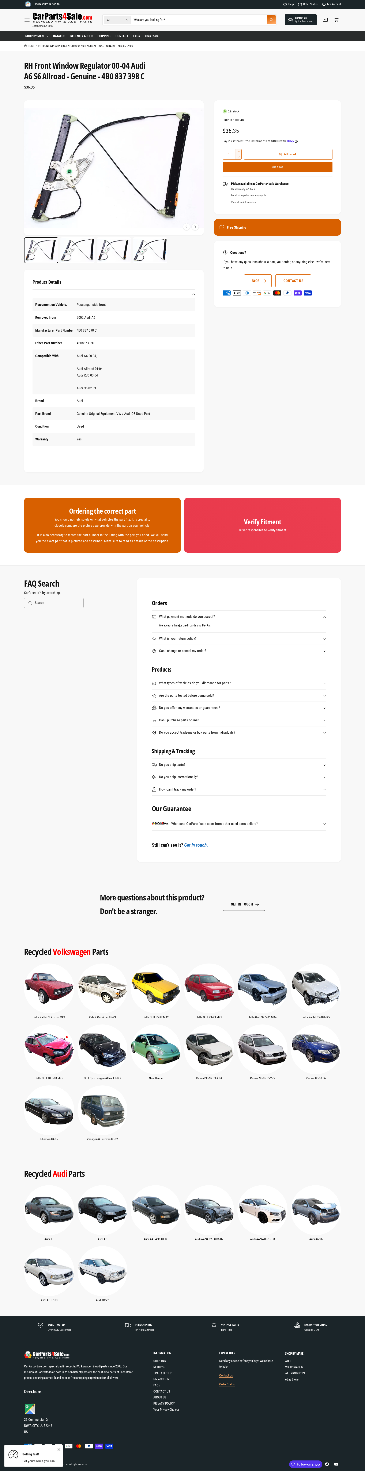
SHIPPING (159, 1361)
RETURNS (159, 1367)
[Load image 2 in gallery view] (77, 250)
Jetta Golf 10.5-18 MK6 (49, 1078)
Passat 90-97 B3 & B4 (209, 1078)
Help (291, 4)
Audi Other (102, 1300)
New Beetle (156, 1078)
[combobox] (204, 19)
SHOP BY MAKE (35, 36)
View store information (243, 202)
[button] (27, 19)
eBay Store (291, 1379)
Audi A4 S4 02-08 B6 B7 (209, 1239)
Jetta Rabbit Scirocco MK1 (49, 1017)
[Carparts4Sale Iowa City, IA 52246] (28, 4)
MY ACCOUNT (162, 1379)
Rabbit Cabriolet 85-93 (102, 1017)
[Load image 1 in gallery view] (41, 250)
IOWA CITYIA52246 (47, 4)
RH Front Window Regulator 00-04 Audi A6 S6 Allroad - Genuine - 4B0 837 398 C (85, 45)
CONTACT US (293, 281)
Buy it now (277, 167)
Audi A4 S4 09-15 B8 (262, 1239)
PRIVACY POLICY (164, 1403)
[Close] (59, 1449)
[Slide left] (186, 226)
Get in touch (242, 904)
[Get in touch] (325, 19)
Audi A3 (102, 1239)
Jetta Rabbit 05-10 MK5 (316, 1017)
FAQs (256, 281)
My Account (334, 4)
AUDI (288, 1361)
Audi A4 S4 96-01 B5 (155, 1239)
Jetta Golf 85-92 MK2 (156, 1017)
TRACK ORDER (162, 1373)
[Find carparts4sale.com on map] (30, 1414)
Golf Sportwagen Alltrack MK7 (102, 1078)
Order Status (310, 4)
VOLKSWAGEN (294, 1367)
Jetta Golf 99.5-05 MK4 (262, 1017)
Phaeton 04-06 (49, 1139)
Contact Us (226, 1375)
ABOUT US (159, 1397)
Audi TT (49, 1239)
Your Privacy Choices (166, 1410)
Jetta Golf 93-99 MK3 (209, 1017)
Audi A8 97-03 (49, 1300)
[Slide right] (195, 226)
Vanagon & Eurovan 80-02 (102, 1139)
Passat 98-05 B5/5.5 (262, 1078)
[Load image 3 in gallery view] (114, 250)
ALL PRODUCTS (295, 1373)
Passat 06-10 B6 (316, 1078)
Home (31, 45)
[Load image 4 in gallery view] (150, 250)
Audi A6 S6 (316, 1239)
